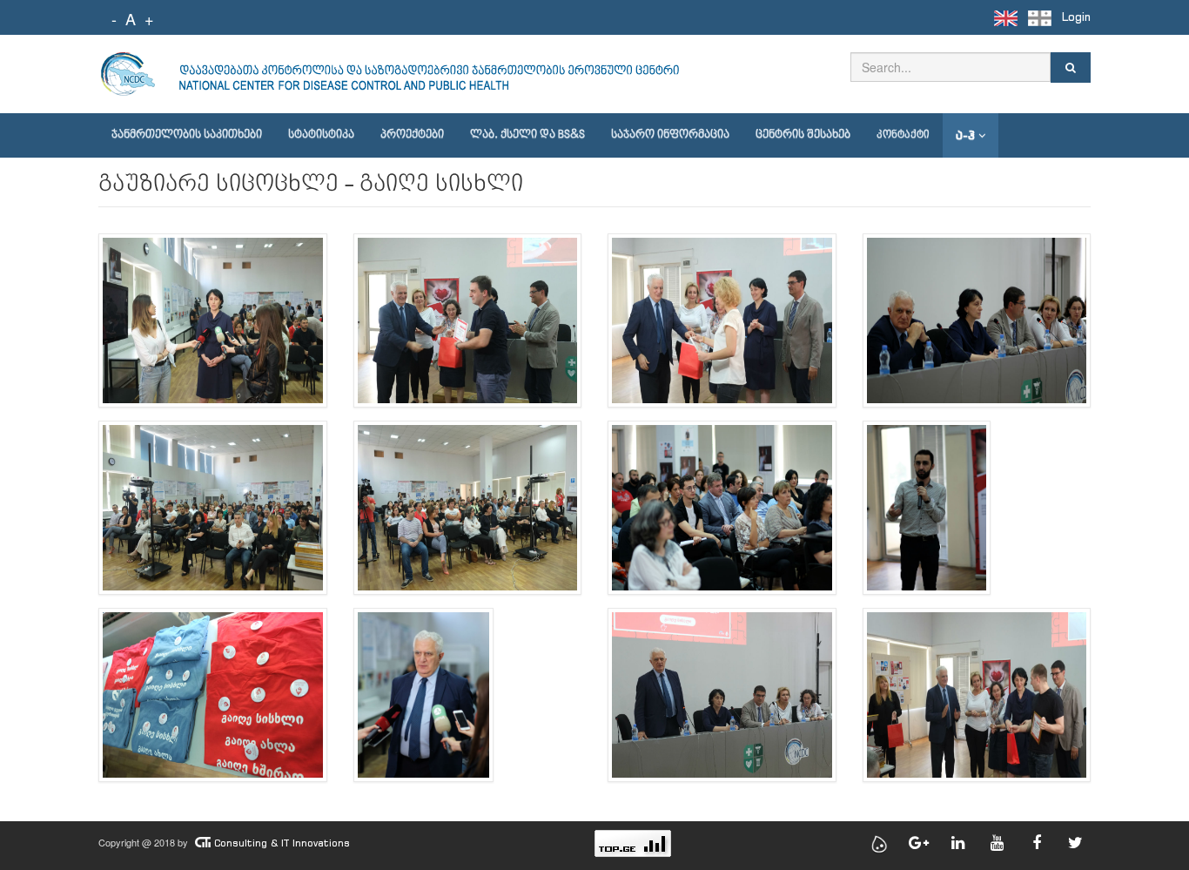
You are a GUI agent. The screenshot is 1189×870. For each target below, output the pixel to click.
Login (1076, 17)
